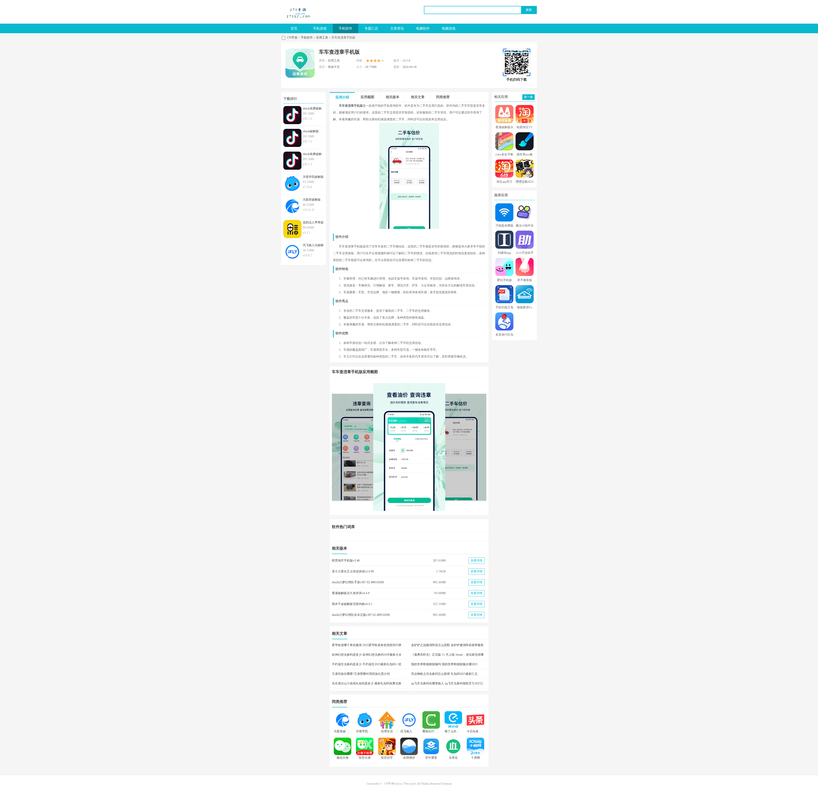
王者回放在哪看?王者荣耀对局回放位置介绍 (361, 673)
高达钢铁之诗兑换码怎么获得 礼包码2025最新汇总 (444, 673)
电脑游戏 (448, 28)
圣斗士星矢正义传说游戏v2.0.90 (353, 571)
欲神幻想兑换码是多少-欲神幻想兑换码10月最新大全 (367, 654)
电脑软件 (423, 28)
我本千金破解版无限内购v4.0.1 (352, 604)
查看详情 (476, 560)
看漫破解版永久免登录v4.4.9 (350, 593)
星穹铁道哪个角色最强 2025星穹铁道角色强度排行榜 (366, 645)
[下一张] (448, 447)
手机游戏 (320, 28)
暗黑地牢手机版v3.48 (346, 560)
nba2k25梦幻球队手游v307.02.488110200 (358, 582)
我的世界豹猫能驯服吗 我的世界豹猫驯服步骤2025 (444, 664)
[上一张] (370, 447)
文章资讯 (397, 28)
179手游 (292, 37)
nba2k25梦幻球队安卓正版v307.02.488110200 (361, 614)
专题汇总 (371, 28)
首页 (294, 28)
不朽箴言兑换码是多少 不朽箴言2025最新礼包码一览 (366, 664)
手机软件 (345, 28)
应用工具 (322, 37)
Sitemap (447, 783)
